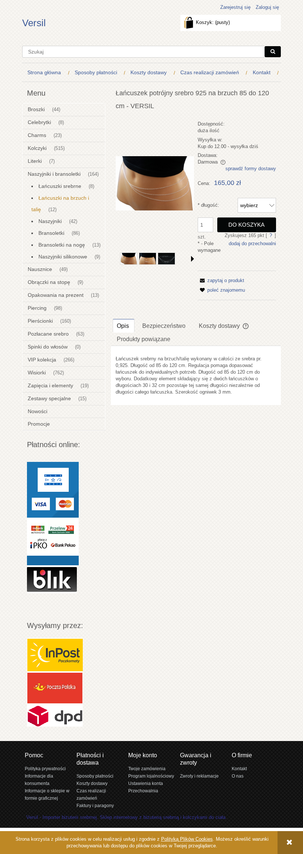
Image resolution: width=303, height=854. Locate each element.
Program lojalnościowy (151, 776)
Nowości (37, 411)
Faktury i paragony (95, 805)
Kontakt (239, 768)
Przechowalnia (143, 790)
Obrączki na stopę (49, 282)
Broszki (36, 109)
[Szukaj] (273, 51)
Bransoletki (51, 233)
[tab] (123, 325)
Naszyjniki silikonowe (62, 257)
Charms (37, 135)
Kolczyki (37, 148)
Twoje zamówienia (147, 768)
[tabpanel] (196, 375)
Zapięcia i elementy (50, 385)
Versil (34, 23)
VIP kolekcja (42, 360)
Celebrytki (39, 122)
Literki (35, 161)
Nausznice (40, 269)
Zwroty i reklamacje (199, 776)
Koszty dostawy (92, 783)
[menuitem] (45, 72)
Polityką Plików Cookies (187, 839)
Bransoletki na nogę (61, 245)
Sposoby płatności (94, 776)
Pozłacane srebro (48, 334)
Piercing (37, 308)
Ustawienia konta (145, 783)
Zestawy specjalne (49, 398)
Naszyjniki (50, 221)
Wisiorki (37, 372)
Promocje (39, 424)
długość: (208, 205)
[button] (192, 259)
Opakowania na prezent (56, 295)
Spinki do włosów (48, 347)
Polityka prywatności (45, 768)
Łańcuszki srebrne (59, 186)
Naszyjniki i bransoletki (54, 174)
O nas (238, 776)
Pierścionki (40, 321)
